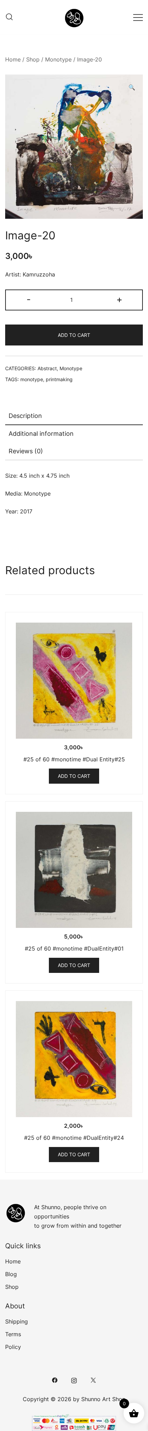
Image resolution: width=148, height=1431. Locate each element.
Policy (13, 1346)
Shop (33, 59)
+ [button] (119, 299)
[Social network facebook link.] (54, 1379)
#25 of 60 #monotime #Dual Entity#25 (74, 759)
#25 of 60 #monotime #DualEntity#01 (74, 948)
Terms (13, 1334)
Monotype (58, 59)
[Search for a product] (9, 17)
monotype (31, 379)
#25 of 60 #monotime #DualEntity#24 (74, 1137)
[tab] (74, 416)
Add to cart (74, 335)
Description (25, 415)
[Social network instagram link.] (74, 1379)
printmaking (59, 379)
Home (13, 59)
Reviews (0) (26, 451)
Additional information (41, 433)
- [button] (29, 299)
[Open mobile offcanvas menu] (138, 17)
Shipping (16, 1321)
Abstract (47, 368)
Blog (11, 1274)
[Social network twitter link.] (93, 1379)
